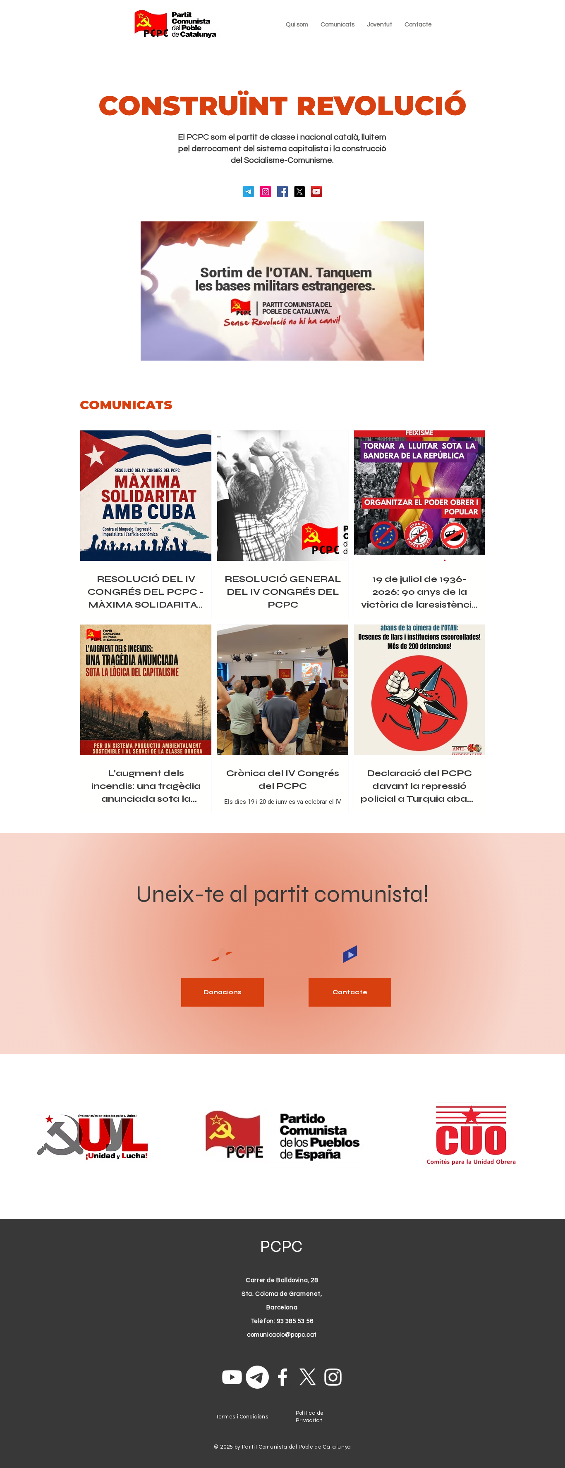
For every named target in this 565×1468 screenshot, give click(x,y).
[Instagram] (265, 191)
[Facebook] (282, 191)
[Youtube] (232, 1377)
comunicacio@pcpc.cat (282, 1335)
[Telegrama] (248, 191)
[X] (299, 191)
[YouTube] (316, 191)
